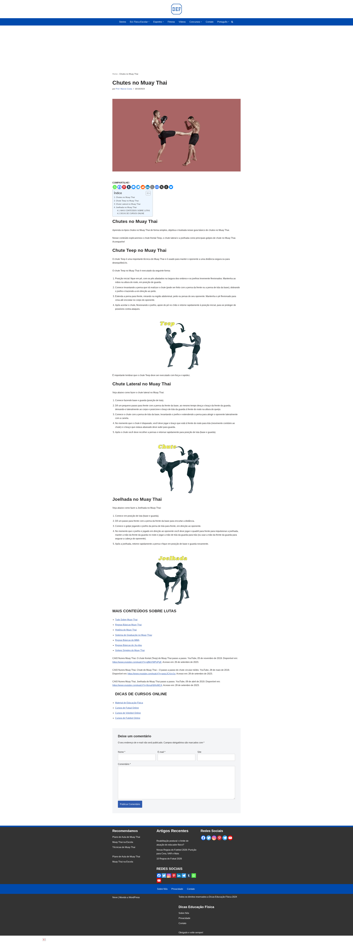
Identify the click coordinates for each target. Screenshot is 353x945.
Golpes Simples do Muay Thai (130, 650)
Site (199, 752)
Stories (122, 22)
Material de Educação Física (129, 703)
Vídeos (182, 22)
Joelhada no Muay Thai (126, 207)
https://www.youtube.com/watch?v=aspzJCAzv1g (151, 673)
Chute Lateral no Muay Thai (128, 204)
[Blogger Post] (152, 187)
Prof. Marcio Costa (124, 89)
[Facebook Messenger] (133, 187)
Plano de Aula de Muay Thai (126, 837)
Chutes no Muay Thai (125, 197)
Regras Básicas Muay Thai (128, 625)
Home (115, 74)
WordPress (134, 897)
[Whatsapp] (115, 187)
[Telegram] (138, 187)
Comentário (124, 764)
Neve (115, 897)
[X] (162, 187)
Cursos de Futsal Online (127, 708)
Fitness (171, 22)
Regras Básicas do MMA (127, 640)
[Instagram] (169, 875)
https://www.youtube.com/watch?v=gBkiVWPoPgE (137, 662)
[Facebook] (119, 187)
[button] (148, 21)
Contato (209, 22)
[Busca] (232, 22)
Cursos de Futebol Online (127, 718)
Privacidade (177, 889)
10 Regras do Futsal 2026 (169, 858)
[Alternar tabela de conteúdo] (147, 193)
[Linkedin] (147, 187)
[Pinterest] (124, 187)
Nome (121, 752)
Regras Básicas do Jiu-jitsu (128, 645)
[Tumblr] (129, 187)
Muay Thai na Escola (122, 842)
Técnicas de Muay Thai (123, 847)
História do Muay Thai (126, 630)
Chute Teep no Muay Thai (127, 201)
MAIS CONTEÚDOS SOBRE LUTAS (135, 211)
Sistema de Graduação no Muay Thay (133, 635)
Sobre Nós (162, 889)
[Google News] (157, 187)
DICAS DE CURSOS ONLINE (132, 213)
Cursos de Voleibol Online (128, 713)
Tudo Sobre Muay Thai (126, 619)
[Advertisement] (176, 44)
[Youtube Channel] (159, 880)
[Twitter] (164, 875)
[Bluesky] (171, 187)
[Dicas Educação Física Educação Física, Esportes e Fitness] (176, 9)
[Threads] (166, 187)
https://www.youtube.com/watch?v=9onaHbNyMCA (137, 685)
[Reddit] (143, 187)
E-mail (161, 752)
